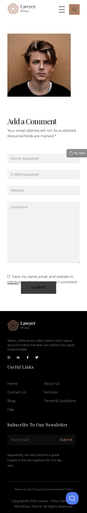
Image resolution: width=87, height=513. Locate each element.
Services (50, 392)
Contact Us (16, 392)
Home (12, 384)
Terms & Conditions (60, 401)
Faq (10, 409)
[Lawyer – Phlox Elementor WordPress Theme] (21, 8)
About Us (52, 384)
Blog (11, 401)
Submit (66, 440)
